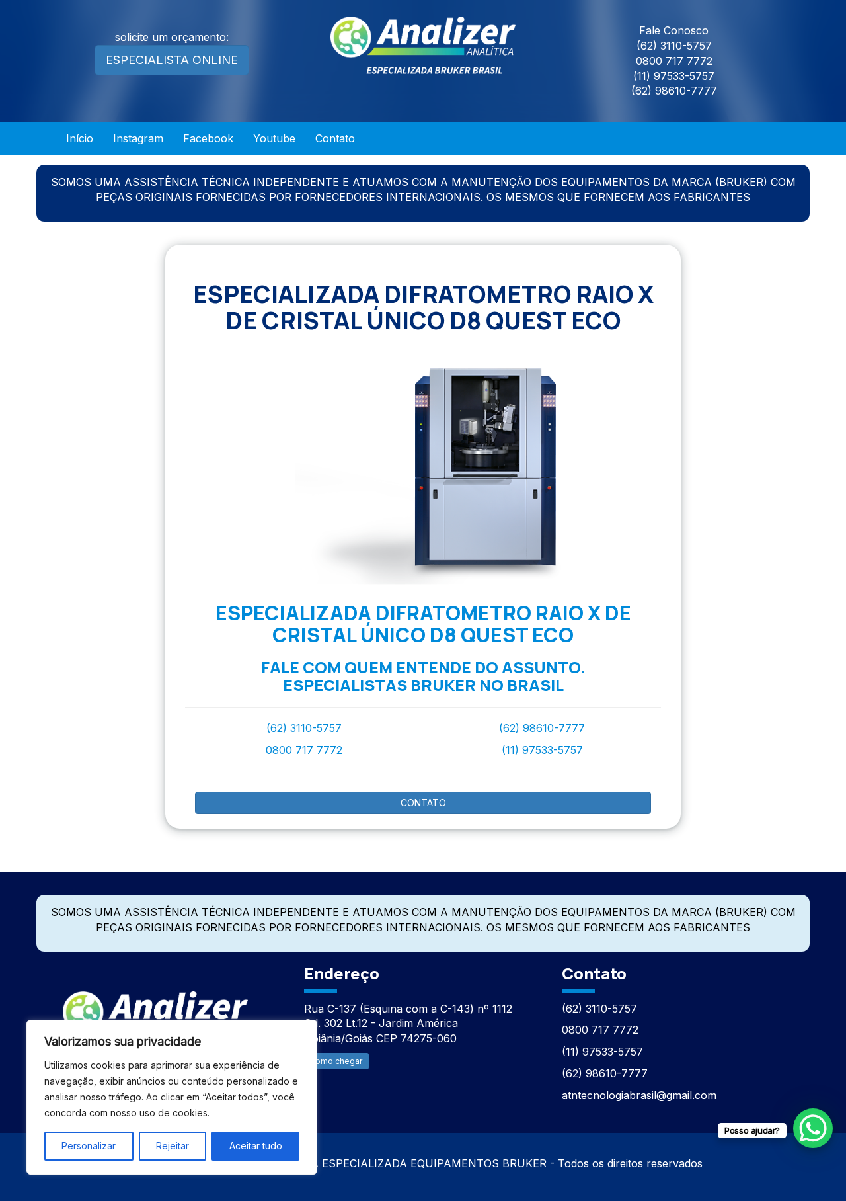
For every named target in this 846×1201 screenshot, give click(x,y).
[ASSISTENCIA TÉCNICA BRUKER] (155, 1013)
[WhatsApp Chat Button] (813, 1128)
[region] (171, 1097)
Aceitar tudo (255, 1145)
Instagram (138, 138)
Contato (335, 138)
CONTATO (423, 802)
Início (79, 138)
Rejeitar (172, 1145)
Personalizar (88, 1145)
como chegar (336, 1061)
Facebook (208, 138)
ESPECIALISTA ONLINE (172, 60)
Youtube (274, 138)
